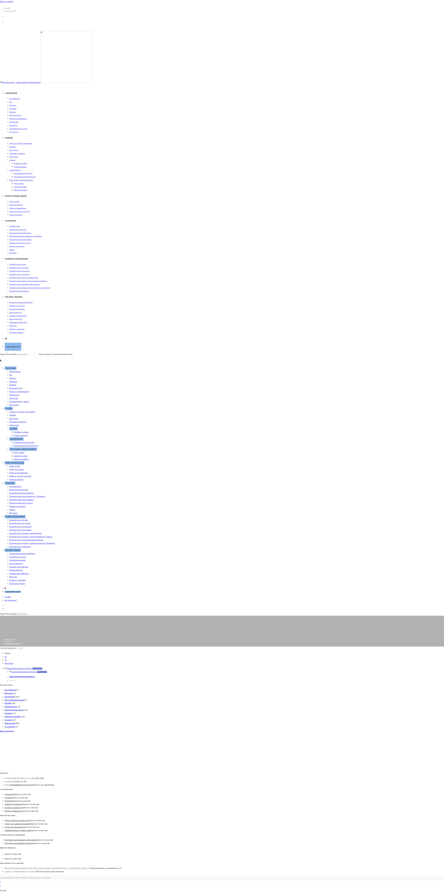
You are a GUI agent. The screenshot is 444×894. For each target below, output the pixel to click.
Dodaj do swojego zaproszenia (22, 412)
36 (6, 660)
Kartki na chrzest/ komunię (20, 476)
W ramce (8, 720)
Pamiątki (8, 713)
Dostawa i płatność (13, 808)
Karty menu (13, 419)
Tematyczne (14, 395)
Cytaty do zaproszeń (14, 827)
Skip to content (6, 1)
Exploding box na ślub (18, 520)
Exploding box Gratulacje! (20, 547)
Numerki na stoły (21, 456)
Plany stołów (19, 453)
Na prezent (10, 483)
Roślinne (12, 385)
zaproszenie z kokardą (12, 643)
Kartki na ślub (14, 466)
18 (6, 657)
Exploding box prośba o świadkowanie (25, 533)
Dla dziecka (10, 697)
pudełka (13, 429)
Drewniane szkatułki (17, 560)
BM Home (13, 513)
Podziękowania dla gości (24, 442)
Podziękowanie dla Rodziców (26, 446)
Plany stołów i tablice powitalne (23, 449)
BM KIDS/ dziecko (12, 550)
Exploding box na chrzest (19, 523)
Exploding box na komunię (20, 527)
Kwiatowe (13, 382)
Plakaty (12, 510)
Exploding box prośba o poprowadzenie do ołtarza (30, 537)
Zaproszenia (10, 368)
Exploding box (15, 486)
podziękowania (16, 439)
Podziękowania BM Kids (19, 574)
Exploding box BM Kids (18, 567)
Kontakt (7, 8)
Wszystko (9, 663)
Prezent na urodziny (17, 506)
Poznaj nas (9, 794)
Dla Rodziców (15, 372)
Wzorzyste (13, 398)
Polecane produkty (13, 717)
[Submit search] (39, 614)
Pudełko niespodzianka (15, 517)
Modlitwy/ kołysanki (17, 580)
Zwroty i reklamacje (13, 811)
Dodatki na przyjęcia (17, 557)
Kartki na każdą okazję (14, 463)
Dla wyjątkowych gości (15, 700)
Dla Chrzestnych (16, 564)
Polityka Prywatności (14, 804)
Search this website (8, 354)
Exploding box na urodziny (20, 530)
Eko (10, 375)
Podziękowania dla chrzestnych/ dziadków (27, 496)
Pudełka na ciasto (21, 432)
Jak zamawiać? (10, 11)
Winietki (12, 415)
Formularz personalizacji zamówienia (20, 840)
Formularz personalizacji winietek (19, 843)
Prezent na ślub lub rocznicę (21, 503)
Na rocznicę (14, 405)
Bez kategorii (10, 690)
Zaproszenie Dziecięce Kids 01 (22, 677)
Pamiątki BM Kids (16, 570)
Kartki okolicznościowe (18, 490)
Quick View (37, 668)
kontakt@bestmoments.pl (21, 785)
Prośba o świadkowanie (19, 392)
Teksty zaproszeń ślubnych (16, 820)
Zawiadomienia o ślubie (19, 402)
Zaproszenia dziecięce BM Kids (22, 554)
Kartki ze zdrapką (16, 480)
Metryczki (13, 577)
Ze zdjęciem (10, 727)
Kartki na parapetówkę (18, 473)
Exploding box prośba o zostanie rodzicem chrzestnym (32, 543)
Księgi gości (14, 425)
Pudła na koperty (21, 435)
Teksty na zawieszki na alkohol (18, 824)
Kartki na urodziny (16, 469)
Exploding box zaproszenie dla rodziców (26, 540)
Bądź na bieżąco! (7, 731)
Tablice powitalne (21, 459)
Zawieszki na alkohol (17, 422)
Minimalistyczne (15, 388)
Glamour (12, 378)
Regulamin (9, 801)
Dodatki (8, 408)
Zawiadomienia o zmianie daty (18, 830)
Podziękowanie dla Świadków (21, 500)
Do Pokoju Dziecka (17, 584)
